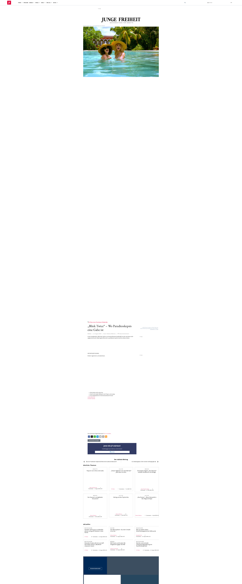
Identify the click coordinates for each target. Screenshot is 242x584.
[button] (185, 2)
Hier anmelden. (107, 433)
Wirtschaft (26, 2)
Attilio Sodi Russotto (93, 487)
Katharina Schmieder (114, 548)
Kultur (42, 2)
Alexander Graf (139, 535)
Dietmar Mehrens (93, 515)
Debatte (31, 2)
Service (54, 2)
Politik (19, 2)
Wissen (37, 2)
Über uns (48, 2)
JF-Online (86, 536)
